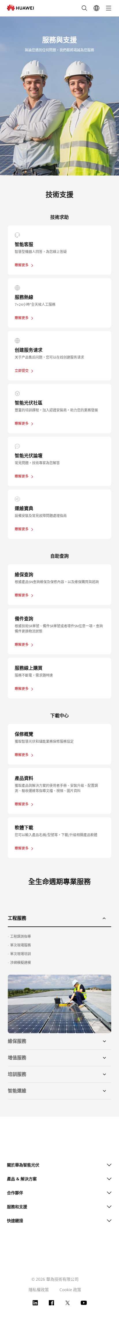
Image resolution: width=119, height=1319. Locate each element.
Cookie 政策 (70, 1289)
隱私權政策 (39, 1289)
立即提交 (22, 371)
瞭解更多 (22, 265)
